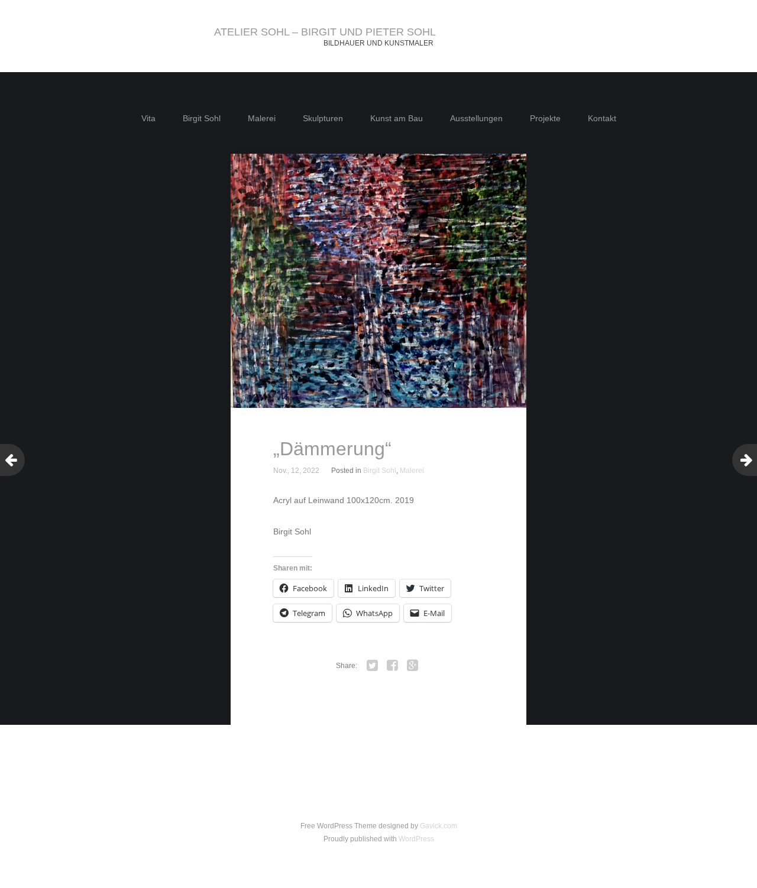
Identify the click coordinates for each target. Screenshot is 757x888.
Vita (148, 118)
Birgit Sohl (202, 118)
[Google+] (412, 666)
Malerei (262, 118)
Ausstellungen (476, 118)
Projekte (545, 118)
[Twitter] (372, 666)
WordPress (416, 839)
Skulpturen (323, 118)
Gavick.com (438, 826)
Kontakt (602, 118)
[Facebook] (392, 666)
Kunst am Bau (396, 118)
